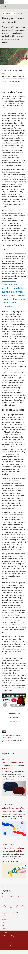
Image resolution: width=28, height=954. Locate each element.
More (5, 952)
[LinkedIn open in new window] (23, 907)
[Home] (4, 887)
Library (3, 922)
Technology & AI (9, 13)
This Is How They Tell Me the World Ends (12, 741)
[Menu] (2, 2)
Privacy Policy (5, 939)
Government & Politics (14, 713)
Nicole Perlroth (6, 738)
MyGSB (4, 928)
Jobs (3, 925)
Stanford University (7, 945)
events (19, 98)
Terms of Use (5, 942)
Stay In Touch (19, 897)
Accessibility (5, 933)
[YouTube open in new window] (18, 907)
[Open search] (26, 2)
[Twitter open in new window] (4, 907)
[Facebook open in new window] (9, 907)
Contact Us (5, 897)
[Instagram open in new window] (13, 907)
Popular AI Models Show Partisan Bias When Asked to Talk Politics (13, 765)
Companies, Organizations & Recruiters (12, 913)
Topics (4, 6)
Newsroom (5, 919)
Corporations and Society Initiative (12, 735)
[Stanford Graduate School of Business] (8, 2)
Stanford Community (7, 916)
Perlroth (21, 125)
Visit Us (12, 897)
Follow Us (4, 903)
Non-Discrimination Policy (8, 936)
